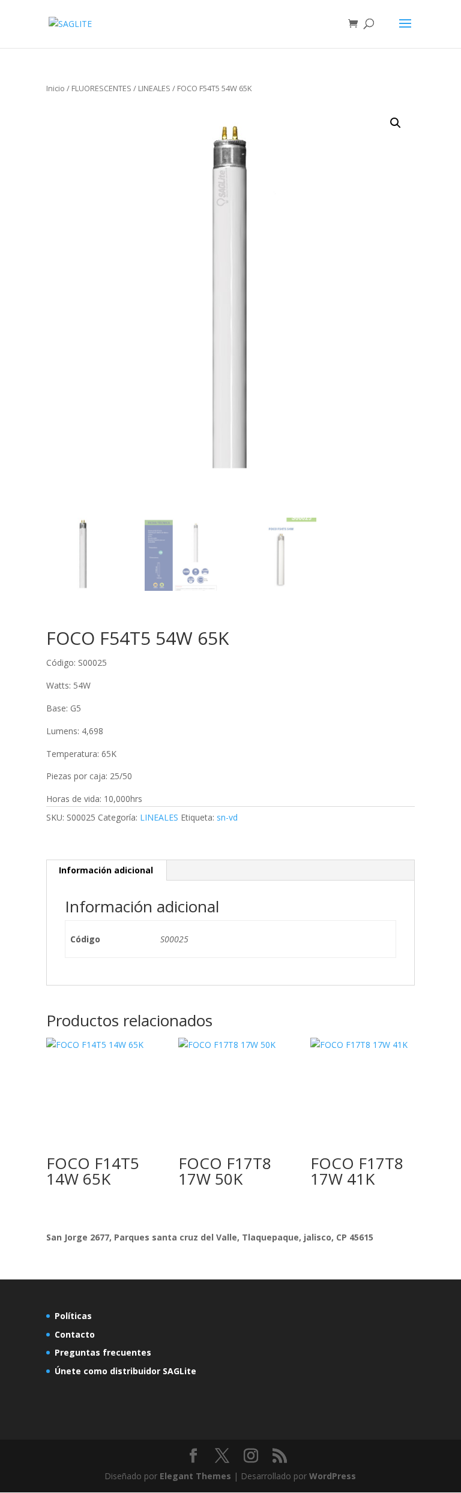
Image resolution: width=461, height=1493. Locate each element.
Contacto (75, 1334)
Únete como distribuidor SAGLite (125, 1371)
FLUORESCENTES (101, 88)
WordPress (332, 1476)
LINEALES (154, 88)
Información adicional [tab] (106, 870)
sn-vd (227, 817)
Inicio (55, 88)
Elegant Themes (195, 1476)
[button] (395, 123)
